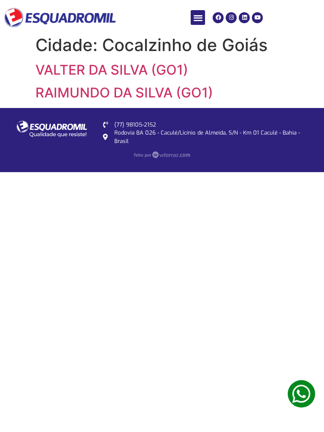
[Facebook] (218, 17)
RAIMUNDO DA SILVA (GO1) (124, 92)
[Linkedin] (244, 17)
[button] (198, 17)
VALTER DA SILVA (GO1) (111, 70)
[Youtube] (257, 17)
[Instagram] (231, 17)
